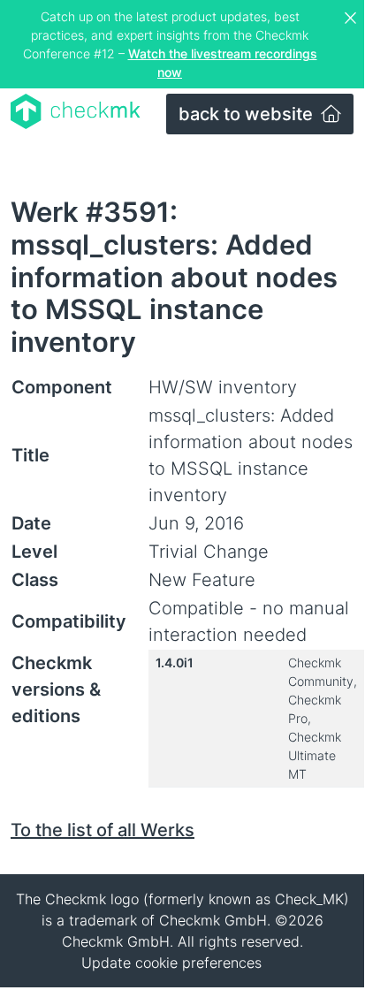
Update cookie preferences (171, 962)
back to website (248, 114)
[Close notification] (352, 18)
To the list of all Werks (102, 830)
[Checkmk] (76, 111)
